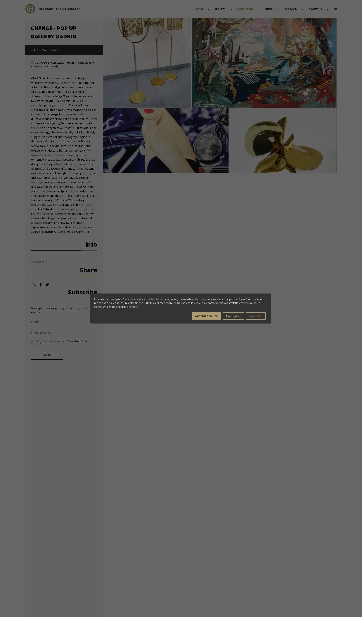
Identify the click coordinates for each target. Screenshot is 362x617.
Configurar (233, 316)
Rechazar (255, 316)
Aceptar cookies (206, 316)
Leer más (132, 306)
